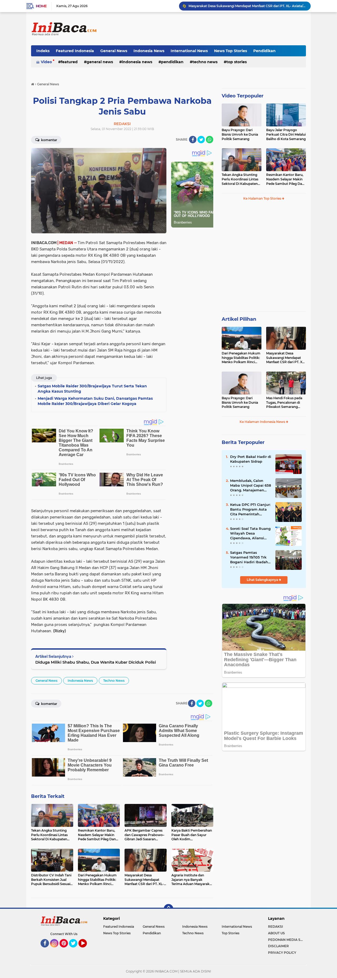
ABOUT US (276, 933)
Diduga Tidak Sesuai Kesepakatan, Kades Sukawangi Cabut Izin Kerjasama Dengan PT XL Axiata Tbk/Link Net (247, 6)
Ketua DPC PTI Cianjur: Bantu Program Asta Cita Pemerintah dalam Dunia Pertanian (250, 509)
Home (41, 6)
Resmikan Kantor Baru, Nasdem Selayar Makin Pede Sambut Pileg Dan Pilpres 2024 (285, 179)
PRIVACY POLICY (282, 953)
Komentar (48, 140)
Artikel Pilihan (239, 319)
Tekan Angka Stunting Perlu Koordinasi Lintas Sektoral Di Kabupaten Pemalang (240, 179)
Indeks (42, 50)
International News (189, 50)
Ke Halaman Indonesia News (263, 422)
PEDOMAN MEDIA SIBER (287, 940)
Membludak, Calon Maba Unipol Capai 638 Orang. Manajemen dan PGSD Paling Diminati (250, 485)
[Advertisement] (210, 29)
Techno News (204, 62)
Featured (69, 62)
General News (113, 50)
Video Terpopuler (243, 96)
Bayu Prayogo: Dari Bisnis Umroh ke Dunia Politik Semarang (240, 134)
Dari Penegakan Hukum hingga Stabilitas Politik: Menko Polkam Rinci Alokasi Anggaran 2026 (241, 357)
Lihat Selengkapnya (263, 580)
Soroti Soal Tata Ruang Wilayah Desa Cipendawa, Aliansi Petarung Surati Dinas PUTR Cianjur (250, 533)
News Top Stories (230, 50)
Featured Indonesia (75, 50)
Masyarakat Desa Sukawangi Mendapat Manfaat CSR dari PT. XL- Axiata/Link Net (285, 357)
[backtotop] (168, 908)
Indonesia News (148, 50)
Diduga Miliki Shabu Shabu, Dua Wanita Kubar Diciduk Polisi (95, 662)
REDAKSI (275, 926)
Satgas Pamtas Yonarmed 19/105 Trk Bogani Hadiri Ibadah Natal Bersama (249, 557)
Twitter (75, 949)
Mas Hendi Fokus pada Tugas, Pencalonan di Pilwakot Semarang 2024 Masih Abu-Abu (284, 402)
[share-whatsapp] (209, 139)
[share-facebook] (192, 139)
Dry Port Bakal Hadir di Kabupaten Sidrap (250, 459)
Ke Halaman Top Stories (262, 198)
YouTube (86, 949)
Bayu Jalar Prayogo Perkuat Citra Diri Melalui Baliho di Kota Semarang (286, 134)
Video (46, 62)
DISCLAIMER (278, 946)
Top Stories (236, 62)
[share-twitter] (201, 139)
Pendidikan (264, 50)
